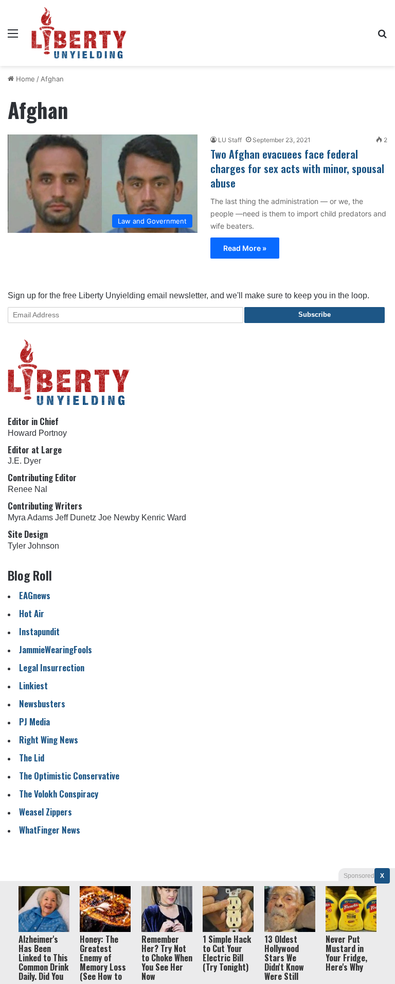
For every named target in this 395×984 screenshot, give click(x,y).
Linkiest (33, 685)
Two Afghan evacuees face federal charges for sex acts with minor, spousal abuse (297, 168)
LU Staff (230, 140)
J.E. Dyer (24, 460)
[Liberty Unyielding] (79, 33)
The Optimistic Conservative (69, 775)
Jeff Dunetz (75, 517)
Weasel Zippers (45, 811)
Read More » (244, 248)
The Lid (31, 757)
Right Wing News (48, 739)
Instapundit (39, 631)
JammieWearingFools (55, 649)
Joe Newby (118, 517)
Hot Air (31, 613)
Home (24, 79)
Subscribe (314, 314)
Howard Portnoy (37, 433)
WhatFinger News (49, 829)
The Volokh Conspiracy (58, 793)
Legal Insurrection (51, 667)
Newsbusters (42, 703)
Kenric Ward (163, 517)
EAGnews (34, 595)
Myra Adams (30, 517)
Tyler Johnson (33, 545)
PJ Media (34, 721)
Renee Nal (27, 489)
